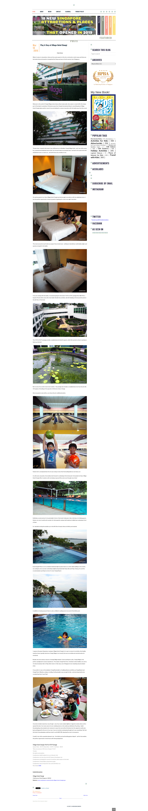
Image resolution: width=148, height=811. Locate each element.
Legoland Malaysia (97, 153)
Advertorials (97, 143)
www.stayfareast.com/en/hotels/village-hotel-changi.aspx (52, 780)
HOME (33, 12)
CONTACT (58, 12)
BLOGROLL (68, 12)
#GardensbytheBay (96, 139)
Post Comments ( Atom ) (42, 801)
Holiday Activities (99, 150)
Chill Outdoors (104, 148)
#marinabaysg (109, 139)
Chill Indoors (111, 147)
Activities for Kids (100, 141)
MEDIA (49, 12)
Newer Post (35, 795)
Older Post (85, 795)
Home (60, 798)
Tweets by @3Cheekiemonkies (99, 220)
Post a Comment (37, 792)
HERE (40, 765)
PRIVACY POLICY (79, 12)
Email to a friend (45, 788)
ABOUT (41, 12)
